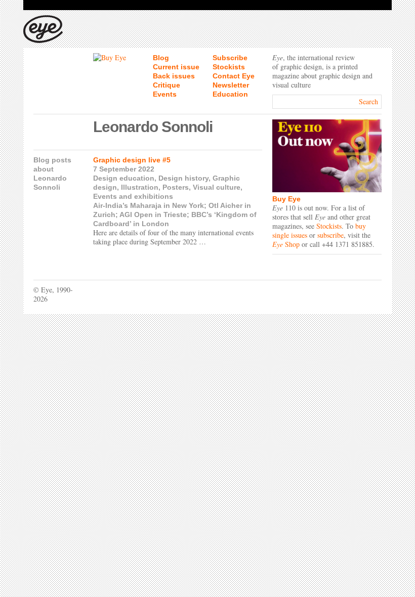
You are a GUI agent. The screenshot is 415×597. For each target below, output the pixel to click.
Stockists (229, 67)
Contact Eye (234, 76)
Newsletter (231, 85)
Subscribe (230, 58)
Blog (161, 58)
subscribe (330, 235)
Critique (166, 85)
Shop (286, 244)
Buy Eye (286, 199)
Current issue (176, 67)
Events (165, 94)
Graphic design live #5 (132, 160)
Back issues (174, 76)
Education (230, 94)
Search (368, 101)
